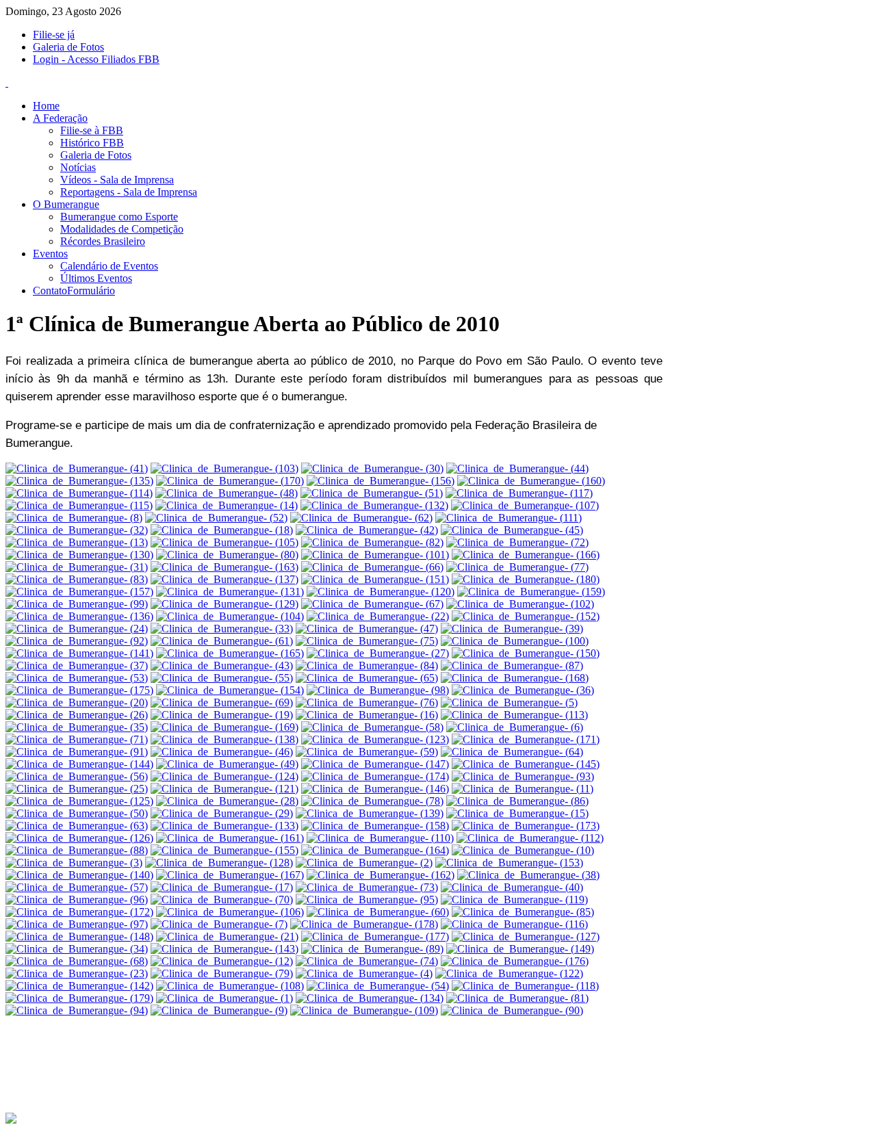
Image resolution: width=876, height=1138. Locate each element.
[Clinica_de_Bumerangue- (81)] (517, 998)
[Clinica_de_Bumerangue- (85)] (523, 912)
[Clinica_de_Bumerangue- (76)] (367, 702)
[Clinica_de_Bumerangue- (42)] (367, 530)
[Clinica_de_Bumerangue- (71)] (76, 739)
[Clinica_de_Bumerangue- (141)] (79, 653)
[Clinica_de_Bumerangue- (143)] (224, 949)
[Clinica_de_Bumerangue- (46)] (222, 752)
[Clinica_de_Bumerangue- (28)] (227, 801)
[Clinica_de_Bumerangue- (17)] (222, 887)
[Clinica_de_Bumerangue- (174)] (375, 776)
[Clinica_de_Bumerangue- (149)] (520, 949)
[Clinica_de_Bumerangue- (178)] (364, 924)
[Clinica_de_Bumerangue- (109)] (364, 1010)
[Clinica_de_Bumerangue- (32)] (76, 530)
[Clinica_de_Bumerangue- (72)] (517, 542)
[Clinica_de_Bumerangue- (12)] (222, 961)
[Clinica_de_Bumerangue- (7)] (219, 924)
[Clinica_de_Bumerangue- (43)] (222, 665)
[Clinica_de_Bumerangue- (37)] (76, 665)
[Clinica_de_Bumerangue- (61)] (222, 641)
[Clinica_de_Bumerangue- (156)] (380, 481)
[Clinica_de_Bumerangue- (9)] (219, 1010)
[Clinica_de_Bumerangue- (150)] (526, 653)
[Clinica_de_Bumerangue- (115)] (79, 505)
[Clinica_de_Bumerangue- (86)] (517, 801)
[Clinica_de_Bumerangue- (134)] (369, 998)
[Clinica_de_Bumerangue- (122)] (509, 973)
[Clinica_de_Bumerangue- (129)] (224, 604)
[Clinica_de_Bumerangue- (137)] (224, 579)
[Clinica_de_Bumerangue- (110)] (380, 838)
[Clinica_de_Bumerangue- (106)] (230, 912)
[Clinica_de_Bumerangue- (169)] (224, 727)
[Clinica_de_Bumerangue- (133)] (224, 825)
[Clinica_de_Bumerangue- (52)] (216, 517)
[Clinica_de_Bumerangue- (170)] (230, 481)
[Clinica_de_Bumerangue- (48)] (226, 493)
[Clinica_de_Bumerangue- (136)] (79, 616)
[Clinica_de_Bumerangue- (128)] (219, 862)
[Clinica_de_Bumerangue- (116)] (514, 924)
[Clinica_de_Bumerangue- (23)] (76, 973)
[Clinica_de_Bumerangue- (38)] (528, 875)
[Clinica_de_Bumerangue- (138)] (224, 739)
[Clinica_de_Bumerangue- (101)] (375, 554)
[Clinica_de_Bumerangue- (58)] (372, 727)
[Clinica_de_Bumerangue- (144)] (79, 764)
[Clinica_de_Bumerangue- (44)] (517, 468)
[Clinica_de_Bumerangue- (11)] (522, 788)
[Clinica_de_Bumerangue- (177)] (375, 936)
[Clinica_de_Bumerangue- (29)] (222, 813)
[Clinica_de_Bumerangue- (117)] (519, 493)
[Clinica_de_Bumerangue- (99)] (76, 604)
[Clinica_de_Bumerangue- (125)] (79, 801)
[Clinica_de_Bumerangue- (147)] (375, 764)
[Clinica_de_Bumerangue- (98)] (378, 690)
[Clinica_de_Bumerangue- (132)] (374, 505)
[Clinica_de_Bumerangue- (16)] (367, 715)
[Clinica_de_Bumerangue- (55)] (222, 678)
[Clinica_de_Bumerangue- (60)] (378, 912)
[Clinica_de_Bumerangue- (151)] (375, 579)
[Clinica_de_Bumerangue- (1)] (224, 998)
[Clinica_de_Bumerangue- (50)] (76, 813)
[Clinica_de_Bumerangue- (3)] (73, 862)
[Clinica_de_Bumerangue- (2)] (364, 862)
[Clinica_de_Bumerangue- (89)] (372, 949)
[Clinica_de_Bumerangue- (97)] (76, 924)
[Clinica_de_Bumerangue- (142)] (79, 986)
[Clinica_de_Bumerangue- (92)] (76, 641)
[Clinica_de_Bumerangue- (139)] (369, 813)
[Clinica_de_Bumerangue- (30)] (372, 468)
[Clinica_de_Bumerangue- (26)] (76, 715)
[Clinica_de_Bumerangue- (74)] (367, 961)
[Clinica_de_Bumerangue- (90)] (512, 1010)
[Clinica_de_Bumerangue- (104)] (230, 616)
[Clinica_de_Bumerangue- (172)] (79, 912)
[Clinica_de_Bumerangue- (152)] (526, 616)
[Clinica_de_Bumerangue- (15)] (517, 813)
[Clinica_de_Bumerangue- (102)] (520, 604)
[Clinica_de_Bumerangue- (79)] (222, 973)
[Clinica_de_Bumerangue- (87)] (512, 665)
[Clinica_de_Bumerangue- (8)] (73, 517)
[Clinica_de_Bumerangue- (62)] (361, 517)
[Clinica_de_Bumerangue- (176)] (515, 961)
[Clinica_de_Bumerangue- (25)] (76, 788)
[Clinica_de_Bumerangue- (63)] (76, 825)
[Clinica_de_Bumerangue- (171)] (526, 739)
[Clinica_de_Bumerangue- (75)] (367, 641)
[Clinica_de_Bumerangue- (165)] (230, 653)
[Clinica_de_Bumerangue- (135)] (79, 481)
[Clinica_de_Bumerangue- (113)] (514, 715)
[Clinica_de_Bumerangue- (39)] (512, 628)
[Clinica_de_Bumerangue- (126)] (79, 838)
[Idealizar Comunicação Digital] (10, 1121)
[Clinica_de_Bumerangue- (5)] (509, 702)
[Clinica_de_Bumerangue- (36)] (523, 690)
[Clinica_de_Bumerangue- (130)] (79, 554)
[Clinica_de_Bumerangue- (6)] (514, 727)
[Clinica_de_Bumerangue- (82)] (372, 542)
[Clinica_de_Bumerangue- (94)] (76, 1010)
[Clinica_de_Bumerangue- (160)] (531, 481)
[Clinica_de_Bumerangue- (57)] (76, 887)
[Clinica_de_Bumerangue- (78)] (372, 801)
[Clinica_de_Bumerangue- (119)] (514, 899)
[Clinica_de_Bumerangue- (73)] (367, 887)
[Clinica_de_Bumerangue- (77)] (517, 567)
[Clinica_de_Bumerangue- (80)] (227, 554)
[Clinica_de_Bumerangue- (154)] (230, 690)
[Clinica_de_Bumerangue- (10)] (523, 850)
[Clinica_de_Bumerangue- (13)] (76, 542)
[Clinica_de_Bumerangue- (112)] (530, 838)
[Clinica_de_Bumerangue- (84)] (367, 665)
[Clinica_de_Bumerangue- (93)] (523, 776)
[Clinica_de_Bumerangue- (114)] (79, 493)
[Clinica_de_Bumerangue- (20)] (76, 702)
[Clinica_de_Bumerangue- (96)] (76, 899)
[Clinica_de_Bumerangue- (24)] (76, 628)
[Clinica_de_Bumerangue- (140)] (79, 875)
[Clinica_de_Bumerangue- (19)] (222, 715)
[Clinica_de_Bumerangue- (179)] (79, 998)
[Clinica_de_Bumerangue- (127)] (526, 936)
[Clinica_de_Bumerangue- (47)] (367, 628)
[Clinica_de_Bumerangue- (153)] (509, 862)
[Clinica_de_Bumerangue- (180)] (526, 579)
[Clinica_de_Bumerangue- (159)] (531, 591)
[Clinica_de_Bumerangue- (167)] (230, 875)
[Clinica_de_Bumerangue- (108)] (230, 986)
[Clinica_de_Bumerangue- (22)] (378, 616)
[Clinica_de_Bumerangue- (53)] (76, 678)
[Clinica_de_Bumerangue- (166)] (526, 554)
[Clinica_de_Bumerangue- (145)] (526, 764)
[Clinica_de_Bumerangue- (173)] (526, 825)
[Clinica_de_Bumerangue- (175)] (79, 690)
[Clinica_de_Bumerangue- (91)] (76, 752)
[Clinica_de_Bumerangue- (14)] (226, 505)
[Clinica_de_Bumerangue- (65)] (367, 678)
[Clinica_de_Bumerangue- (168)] (515, 678)
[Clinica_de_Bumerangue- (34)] (76, 949)
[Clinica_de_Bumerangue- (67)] (372, 604)
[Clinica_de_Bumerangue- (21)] (227, 936)
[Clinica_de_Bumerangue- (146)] (375, 788)
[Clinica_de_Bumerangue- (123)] (375, 739)
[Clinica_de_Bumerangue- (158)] (375, 825)
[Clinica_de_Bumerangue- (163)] (224, 567)
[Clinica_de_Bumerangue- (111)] (508, 517)
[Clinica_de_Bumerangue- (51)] (371, 493)
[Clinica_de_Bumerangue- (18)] (222, 530)
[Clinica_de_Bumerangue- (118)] (525, 986)
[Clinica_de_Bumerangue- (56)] (76, 776)
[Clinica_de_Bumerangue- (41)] (76, 468)
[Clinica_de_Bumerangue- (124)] (224, 776)
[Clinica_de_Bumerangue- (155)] (224, 850)
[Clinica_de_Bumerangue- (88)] (76, 850)
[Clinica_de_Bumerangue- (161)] (230, 838)
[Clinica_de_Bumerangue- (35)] (76, 727)
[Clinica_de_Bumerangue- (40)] (512, 887)
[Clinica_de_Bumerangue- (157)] (79, 591)
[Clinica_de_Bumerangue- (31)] (76, 567)
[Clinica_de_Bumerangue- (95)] (367, 899)
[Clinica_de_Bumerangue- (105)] (224, 542)
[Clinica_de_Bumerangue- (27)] (378, 653)
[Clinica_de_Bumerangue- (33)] (222, 628)
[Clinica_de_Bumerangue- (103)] (224, 468)
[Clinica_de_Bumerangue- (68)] (76, 961)
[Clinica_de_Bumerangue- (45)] (512, 530)
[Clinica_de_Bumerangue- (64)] (512, 752)
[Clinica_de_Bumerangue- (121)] (224, 788)
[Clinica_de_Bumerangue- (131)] (230, 591)
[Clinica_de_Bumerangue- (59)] (367, 752)
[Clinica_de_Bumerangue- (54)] (378, 986)
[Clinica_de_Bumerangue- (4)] (364, 973)
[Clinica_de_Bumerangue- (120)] (380, 591)
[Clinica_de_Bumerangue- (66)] (372, 567)
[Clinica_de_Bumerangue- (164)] (375, 850)
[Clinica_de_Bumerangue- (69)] (222, 702)
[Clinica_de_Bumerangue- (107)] (525, 505)
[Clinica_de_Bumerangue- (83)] (76, 579)
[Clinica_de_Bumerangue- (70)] (222, 899)
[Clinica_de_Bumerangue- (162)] (380, 875)
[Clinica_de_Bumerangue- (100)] (515, 641)
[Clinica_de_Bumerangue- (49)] (227, 764)
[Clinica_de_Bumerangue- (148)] (79, 936)
